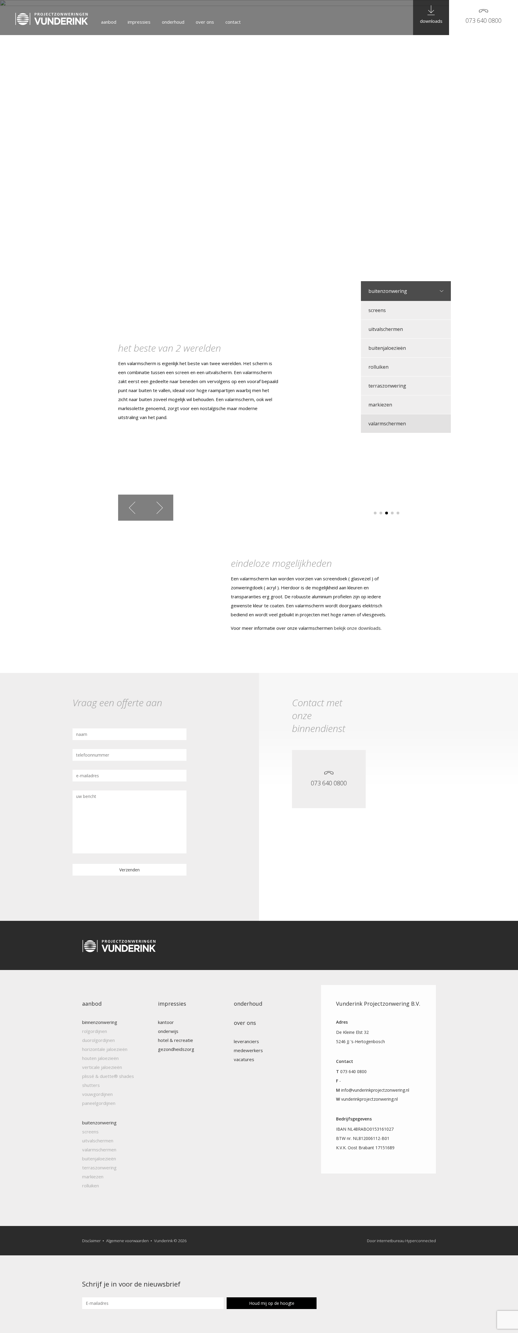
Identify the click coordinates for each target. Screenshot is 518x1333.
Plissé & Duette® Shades (108, 1076)
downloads (431, 21)
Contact (233, 22)
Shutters (91, 1085)
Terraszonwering (387, 385)
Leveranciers (246, 1041)
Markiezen (380, 404)
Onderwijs (168, 1031)
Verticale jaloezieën (102, 1067)
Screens (377, 310)
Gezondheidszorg (176, 1049)
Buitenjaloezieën (387, 348)
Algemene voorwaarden (127, 1240)
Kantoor (166, 1022)
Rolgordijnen (94, 1031)
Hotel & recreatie (175, 1040)
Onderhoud (173, 22)
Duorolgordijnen (98, 1040)
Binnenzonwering (99, 1022)
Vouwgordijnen (97, 1094)
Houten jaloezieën (100, 1058)
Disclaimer (91, 1240)
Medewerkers (248, 1050)
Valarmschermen (387, 423)
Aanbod (108, 22)
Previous (132, 508)
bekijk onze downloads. (358, 628)
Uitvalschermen (385, 329)
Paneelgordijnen (98, 1103)
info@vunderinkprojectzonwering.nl (375, 1090)
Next (159, 508)
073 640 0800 (484, 20)
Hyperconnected (420, 1240)
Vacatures (244, 1059)
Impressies (139, 22)
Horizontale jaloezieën (104, 1049)
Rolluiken (378, 367)
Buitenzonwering (387, 291)
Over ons (205, 22)
